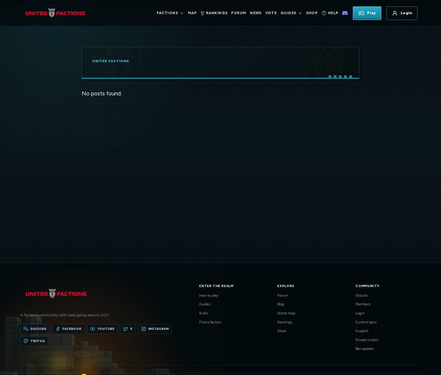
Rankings (284, 322)
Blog (280, 304)
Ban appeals (364, 349)
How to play (208, 295)
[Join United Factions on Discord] (345, 13)
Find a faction (210, 322)
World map (286, 313)
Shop (312, 13)
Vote (271, 13)
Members (363, 304)
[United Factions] (55, 13)
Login (359, 313)
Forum (238, 13)
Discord (361, 295)
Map (192, 13)
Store (281, 331)
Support (361, 331)
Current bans (365, 322)
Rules (203, 313)
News (256, 13)
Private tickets (366, 340)
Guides (204, 304)
